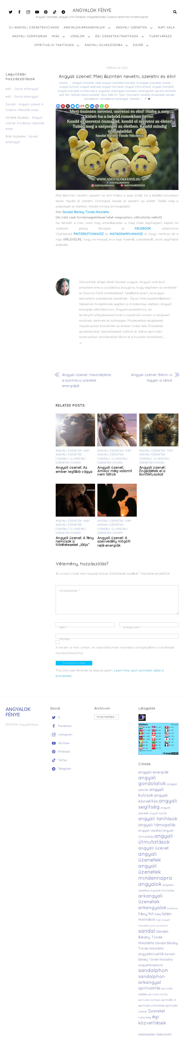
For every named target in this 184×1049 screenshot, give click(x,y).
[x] (10, 12)
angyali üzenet (153, 848)
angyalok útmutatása (162, 891)
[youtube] (37, 12)
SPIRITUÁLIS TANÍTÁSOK (54, 45)
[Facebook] (58, 106)
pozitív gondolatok (159, 926)
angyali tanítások (113, 87)
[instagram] (28, 12)
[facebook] (19, 12)
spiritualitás (149, 988)
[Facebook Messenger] (73, 106)
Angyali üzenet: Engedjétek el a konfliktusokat (152, 471)
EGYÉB (138, 45)
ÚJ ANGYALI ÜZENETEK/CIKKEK (34, 27)
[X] (68, 106)
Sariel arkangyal (26, 89)
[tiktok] (54, 12)
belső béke (172, 908)
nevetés (145, 95)
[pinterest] (45, 12)
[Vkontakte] (92, 106)
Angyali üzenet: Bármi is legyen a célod (151, 377)
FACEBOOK (143, 228)
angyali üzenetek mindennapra (77, 91)
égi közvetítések (165, 91)
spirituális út (168, 1000)
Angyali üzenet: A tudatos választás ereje (25, 123)
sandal (170, 95)
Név (64, 627)
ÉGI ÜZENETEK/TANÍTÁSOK (117, 36)
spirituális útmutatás (151, 1006)
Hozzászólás (70, 591)
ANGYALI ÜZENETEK (131, 27)
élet (61, 95)
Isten (122, 95)
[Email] (87, 106)
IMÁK (56, 36)
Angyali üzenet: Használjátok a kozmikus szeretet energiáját (86, 380)
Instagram (64, 735)
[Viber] (97, 106)
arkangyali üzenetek (124, 91)
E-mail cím (132, 627)
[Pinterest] (63, 106)
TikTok (62, 760)
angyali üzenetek (163, 87)
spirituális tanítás (157, 995)
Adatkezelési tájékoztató (155, 1034)
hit (116, 95)
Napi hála (166, 27)
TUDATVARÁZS (160, 36)
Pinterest (63, 752)
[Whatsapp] (102, 106)
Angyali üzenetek (83, 83)
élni (67, 95)
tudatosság (144, 1018)
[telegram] (63, 12)
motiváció (132, 95)
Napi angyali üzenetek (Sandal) (115, 83)
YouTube (63, 743)
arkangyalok (146, 91)
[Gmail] (82, 106)
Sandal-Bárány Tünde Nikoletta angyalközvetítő (158, 949)
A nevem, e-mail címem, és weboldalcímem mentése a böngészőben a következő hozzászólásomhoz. (115, 650)
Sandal (63, 83)
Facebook (64, 726)
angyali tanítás (158, 814)
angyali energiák (153, 772)
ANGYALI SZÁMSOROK (29, 36)
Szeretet (134, 99)
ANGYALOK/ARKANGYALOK (84, 27)
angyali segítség (90, 87)
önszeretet (158, 95)
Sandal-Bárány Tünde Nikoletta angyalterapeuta (157, 960)
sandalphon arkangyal (114, 99)
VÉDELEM (77, 36)
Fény (104, 95)
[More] (107, 106)
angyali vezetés (150, 830)
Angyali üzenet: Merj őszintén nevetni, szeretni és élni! (117, 77)
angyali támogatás (157, 825)
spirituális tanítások (149, 1000)
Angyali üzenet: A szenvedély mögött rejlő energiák (113, 542)
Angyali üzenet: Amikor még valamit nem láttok (114, 471)
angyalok (104, 91)
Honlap (65, 639)
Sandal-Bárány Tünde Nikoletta (86, 212)
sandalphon (91, 99)
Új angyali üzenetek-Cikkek (153, 83)
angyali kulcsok (69, 87)
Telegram (64, 769)
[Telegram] (77, 106)
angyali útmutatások (138, 87)
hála (110, 95)
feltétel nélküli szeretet (85, 95)
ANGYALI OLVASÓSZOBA (104, 45)
